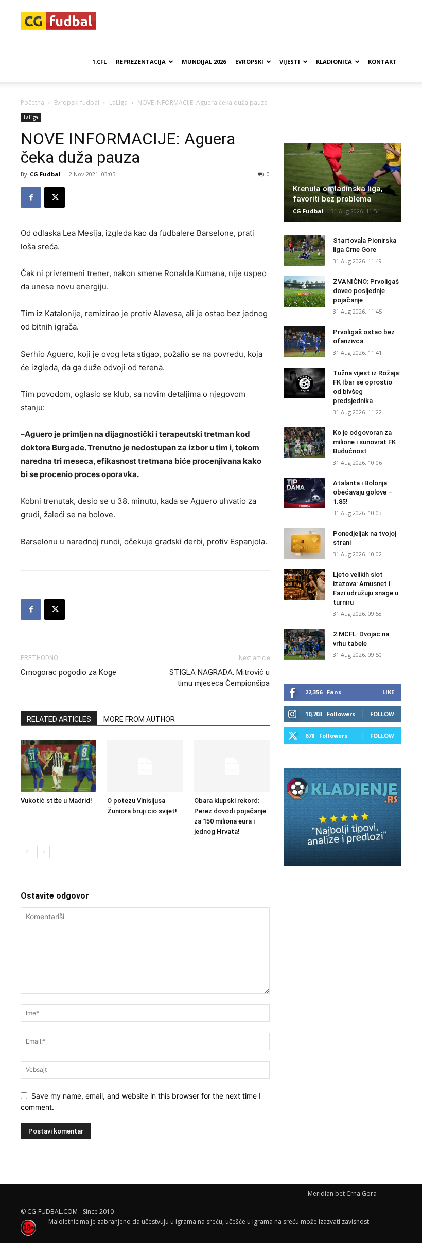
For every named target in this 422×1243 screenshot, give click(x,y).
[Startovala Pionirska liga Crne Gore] (304, 250)
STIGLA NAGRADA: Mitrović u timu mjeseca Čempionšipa (219, 678)
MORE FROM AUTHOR (139, 719)
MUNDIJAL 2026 (204, 61)
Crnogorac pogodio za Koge (68, 672)
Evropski (249, 61)
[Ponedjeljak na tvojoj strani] (304, 543)
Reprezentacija (141, 61)
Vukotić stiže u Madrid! (56, 801)
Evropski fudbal (76, 102)
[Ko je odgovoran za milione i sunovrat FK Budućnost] (304, 442)
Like (388, 692)
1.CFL (99, 61)
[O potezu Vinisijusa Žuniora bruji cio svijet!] (145, 766)
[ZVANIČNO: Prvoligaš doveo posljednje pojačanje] (304, 291)
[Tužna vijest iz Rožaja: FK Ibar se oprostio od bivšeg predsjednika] (304, 383)
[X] (54, 197)
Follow (382, 714)
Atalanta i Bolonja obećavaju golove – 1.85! (362, 492)
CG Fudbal (45, 174)
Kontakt (382, 61)
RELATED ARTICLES (59, 719)
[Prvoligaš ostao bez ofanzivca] (304, 341)
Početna (32, 102)
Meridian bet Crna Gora (342, 1193)
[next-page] (43, 852)
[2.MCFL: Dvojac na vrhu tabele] (304, 644)
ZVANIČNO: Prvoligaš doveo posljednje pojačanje (366, 291)
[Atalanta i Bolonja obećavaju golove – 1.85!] (304, 493)
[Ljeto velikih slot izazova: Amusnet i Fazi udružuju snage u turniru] (304, 584)
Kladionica (334, 61)
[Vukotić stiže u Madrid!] (58, 766)
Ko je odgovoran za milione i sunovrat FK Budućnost (364, 442)
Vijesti (289, 61)
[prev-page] (27, 852)
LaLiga (118, 102)
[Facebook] (31, 197)
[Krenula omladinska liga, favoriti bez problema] (342, 182)
